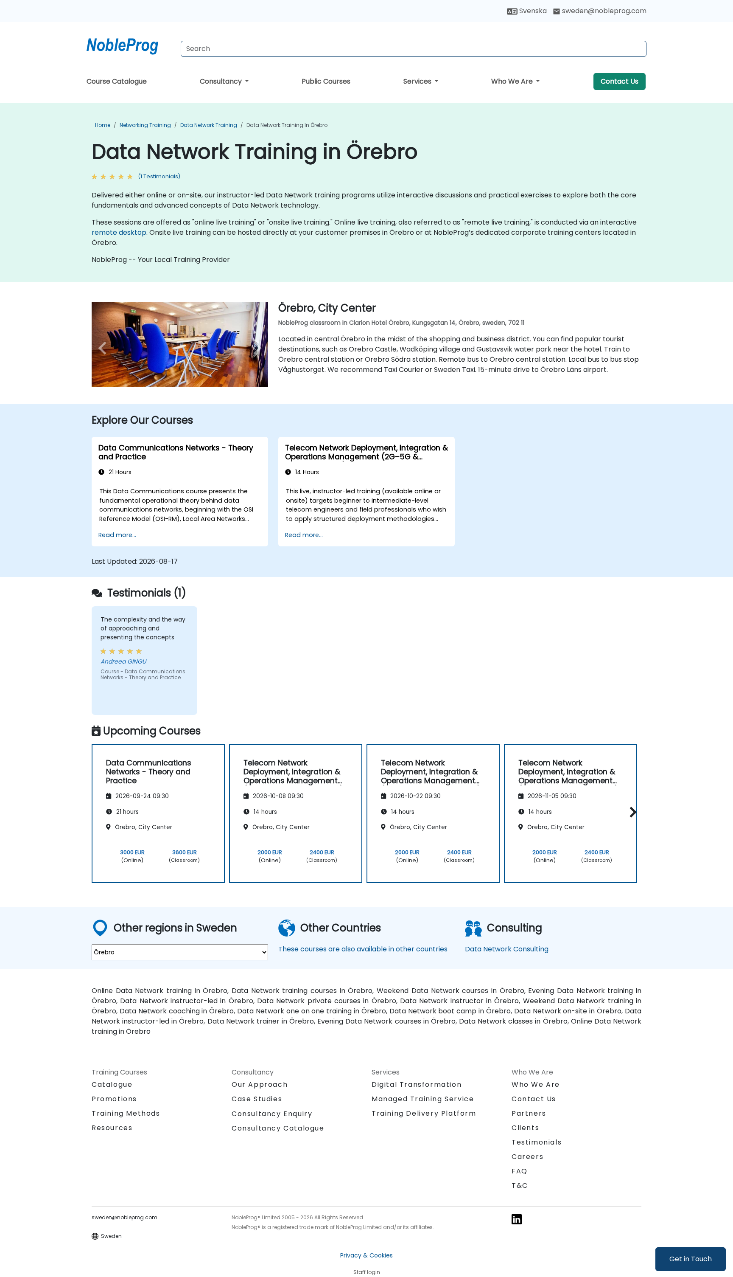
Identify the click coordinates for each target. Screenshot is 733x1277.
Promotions (114, 1099)
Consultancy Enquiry (272, 1114)
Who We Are (512, 81)
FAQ (520, 1171)
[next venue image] (255, 348)
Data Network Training (208, 125)
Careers (527, 1157)
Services (418, 81)
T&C (520, 1185)
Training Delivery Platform (424, 1113)
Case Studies (257, 1099)
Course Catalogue (117, 81)
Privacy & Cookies (366, 1255)
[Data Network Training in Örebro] (130, 44)
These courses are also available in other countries (363, 949)
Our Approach (260, 1084)
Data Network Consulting (506, 949)
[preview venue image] (105, 348)
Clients (525, 1128)
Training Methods (126, 1113)
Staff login (366, 1272)
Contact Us (619, 81)
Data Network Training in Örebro (286, 125)
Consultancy (221, 81)
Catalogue (112, 1084)
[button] (631, 812)
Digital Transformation (417, 1084)
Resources (112, 1128)
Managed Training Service (423, 1099)
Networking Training (145, 125)
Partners (529, 1113)
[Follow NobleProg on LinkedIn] (517, 1219)
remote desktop (119, 232)
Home (102, 125)
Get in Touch (690, 1259)
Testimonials (537, 1142)
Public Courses (326, 81)
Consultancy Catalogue (278, 1128)
